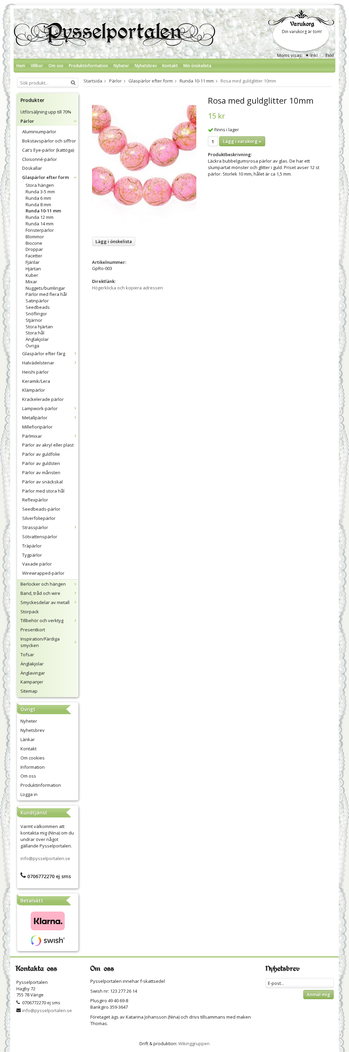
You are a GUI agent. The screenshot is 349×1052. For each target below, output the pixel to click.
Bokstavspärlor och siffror (49, 141)
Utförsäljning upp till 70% (45, 112)
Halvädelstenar (38, 363)
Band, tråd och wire (40, 593)
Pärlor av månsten (41, 472)
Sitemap (28, 691)
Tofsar (27, 654)
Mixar (31, 282)
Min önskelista (197, 66)
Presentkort (32, 630)
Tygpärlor (32, 555)
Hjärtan (33, 269)
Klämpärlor (33, 390)
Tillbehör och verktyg (41, 620)
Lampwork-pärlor (40, 408)
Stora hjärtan (39, 327)
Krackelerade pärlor (43, 399)
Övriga (32, 346)
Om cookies (32, 758)
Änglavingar (32, 673)
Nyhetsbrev (146, 66)
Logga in (28, 794)
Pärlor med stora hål (43, 491)
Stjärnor (34, 320)
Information (32, 767)
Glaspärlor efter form (45, 177)
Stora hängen (40, 185)
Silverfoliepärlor (39, 518)
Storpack (29, 611)
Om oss (55, 66)
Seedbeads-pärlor (41, 509)
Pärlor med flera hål (46, 294)
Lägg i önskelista (113, 241)
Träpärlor (32, 546)
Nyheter (121, 66)
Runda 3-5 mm (40, 192)
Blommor (35, 237)
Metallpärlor (34, 418)
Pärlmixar (32, 436)
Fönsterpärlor (40, 230)
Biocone (34, 243)
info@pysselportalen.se (45, 858)
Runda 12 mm (40, 217)
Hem (20, 66)
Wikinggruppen (194, 1043)
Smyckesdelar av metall (45, 602)
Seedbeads (38, 307)
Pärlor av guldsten (41, 463)
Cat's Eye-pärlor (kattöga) (48, 150)
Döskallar (32, 168)
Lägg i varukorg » (242, 141)
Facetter (34, 256)
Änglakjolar (37, 339)
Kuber (32, 275)
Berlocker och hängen (43, 584)
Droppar (34, 249)
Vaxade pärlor (37, 564)
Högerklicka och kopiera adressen (127, 288)
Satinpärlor (37, 301)
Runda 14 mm (40, 224)
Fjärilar (33, 262)
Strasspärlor (35, 527)
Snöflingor (36, 314)
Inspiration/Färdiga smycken (40, 642)
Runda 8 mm (38, 204)
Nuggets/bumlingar (45, 288)
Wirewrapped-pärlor (43, 573)
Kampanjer (31, 682)
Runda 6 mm (38, 198)
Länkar (27, 739)
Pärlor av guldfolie (41, 454)
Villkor (37, 66)
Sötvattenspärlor (39, 536)
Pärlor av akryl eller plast (48, 445)
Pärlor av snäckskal (42, 482)
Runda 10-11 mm (43, 211)
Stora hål (35, 333)
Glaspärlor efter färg (43, 353)
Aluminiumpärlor (39, 132)
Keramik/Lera (36, 381)
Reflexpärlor (35, 500)
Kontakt (170, 66)
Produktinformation (88, 66)
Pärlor (27, 121)
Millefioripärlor (37, 427)
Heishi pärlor (35, 372)
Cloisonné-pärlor (39, 159)
